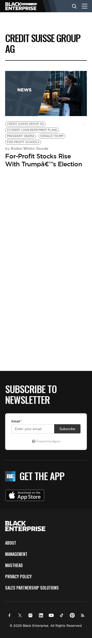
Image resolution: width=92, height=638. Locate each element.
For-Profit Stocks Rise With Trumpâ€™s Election (43, 160)
